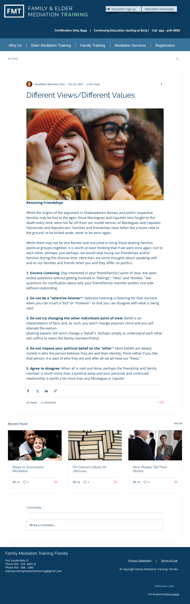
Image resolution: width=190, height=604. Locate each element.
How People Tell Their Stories (150, 469)
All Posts (13, 58)
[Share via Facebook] (28, 391)
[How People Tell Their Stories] (155, 445)
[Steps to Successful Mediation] (35, 445)
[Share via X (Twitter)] (37, 391)
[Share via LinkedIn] (46, 391)
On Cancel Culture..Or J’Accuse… (89, 469)
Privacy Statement (139, 560)
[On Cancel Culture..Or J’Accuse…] (95, 445)
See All (178, 423)
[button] (177, 58)
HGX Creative (172, 594)
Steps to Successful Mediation (27, 469)
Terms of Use (169, 560)
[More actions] (161, 84)
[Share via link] (55, 391)
